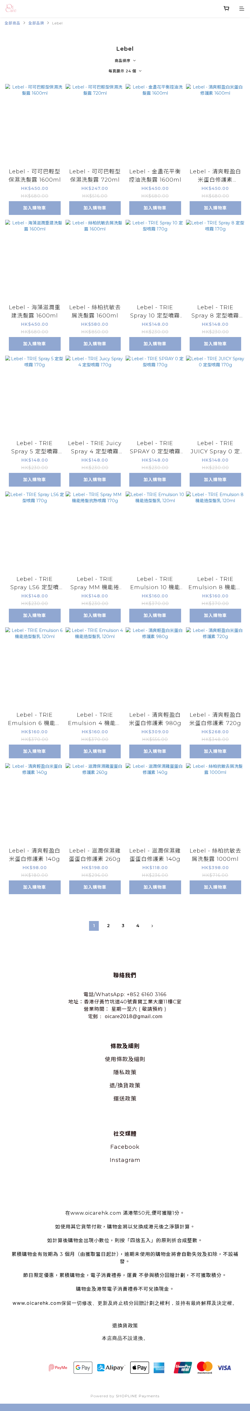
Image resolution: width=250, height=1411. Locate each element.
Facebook (125, 1147)
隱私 (119, 1072)
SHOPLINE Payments (137, 1396)
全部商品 (12, 23)
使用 (110, 1059)
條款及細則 (130, 1059)
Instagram (125, 1160)
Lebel (57, 23)
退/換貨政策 (125, 1085)
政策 (131, 1072)
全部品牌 (36, 23)
